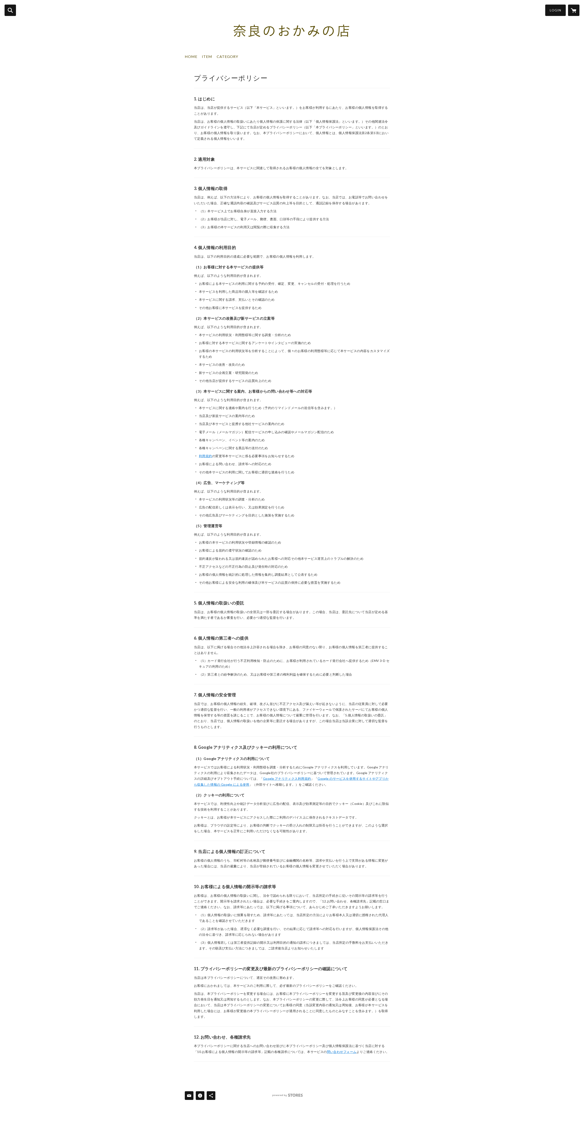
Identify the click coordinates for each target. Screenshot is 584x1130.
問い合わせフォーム (342, 1052)
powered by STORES (287, 1095)
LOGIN (555, 10)
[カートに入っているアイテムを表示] (573, 10)
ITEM (207, 56)
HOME (191, 56)
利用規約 (205, 456)
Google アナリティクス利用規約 (287, 778)
